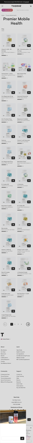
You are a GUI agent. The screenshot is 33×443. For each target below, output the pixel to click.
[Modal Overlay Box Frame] (13, 426)
